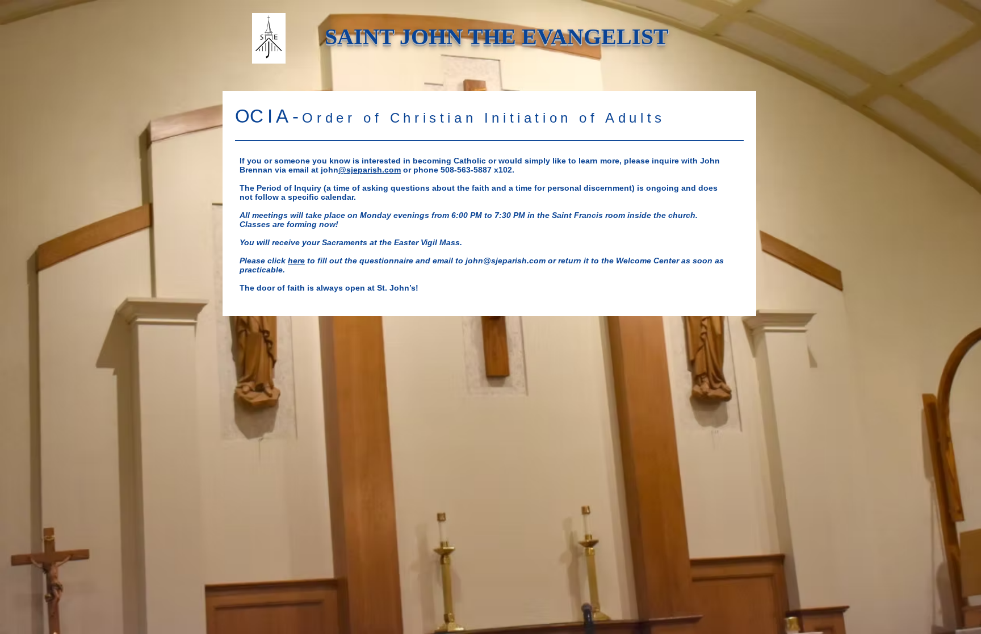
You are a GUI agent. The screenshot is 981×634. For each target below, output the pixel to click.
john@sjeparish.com (506, 260)
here (296, 260)
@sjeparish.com (369, 169)
